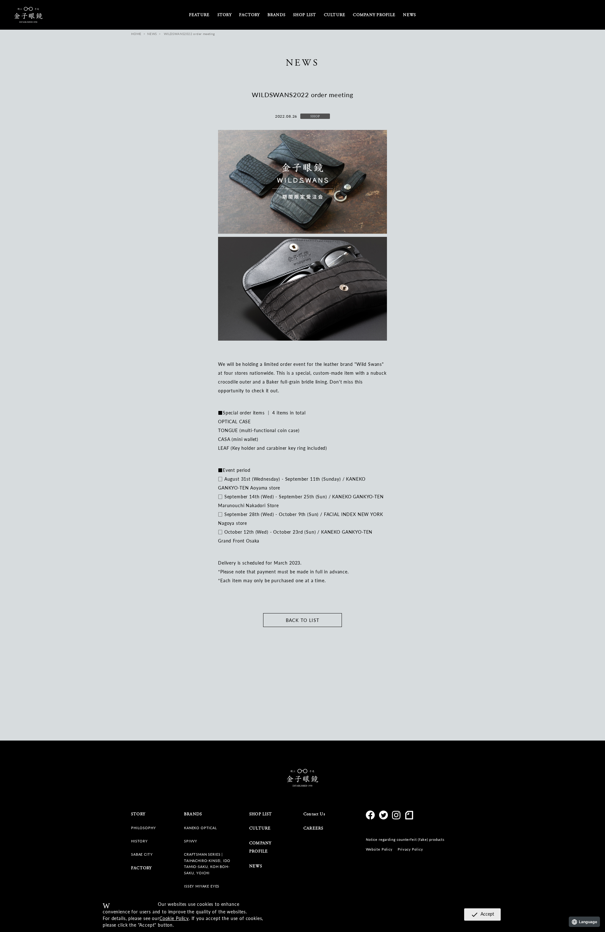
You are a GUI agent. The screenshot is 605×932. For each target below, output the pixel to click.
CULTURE (260, 828)
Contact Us (314, 814)
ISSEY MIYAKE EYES (201, 886)
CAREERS (313, 828)
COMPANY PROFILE (374, 15)
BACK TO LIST (303, 620)
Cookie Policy (174, 918)
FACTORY (249, 15)
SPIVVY (190, 841)
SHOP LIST (304, 15)
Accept (482, 914)
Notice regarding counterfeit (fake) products (405, 839)
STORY (224, 15)
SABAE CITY (142, 854)
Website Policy (379, 849)
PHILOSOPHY (143, 827)
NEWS (409, 15)
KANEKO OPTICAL (200, 827)
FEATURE (199, 15)
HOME (136, 34)
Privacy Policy (410, 849)
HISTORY (139, 841)
